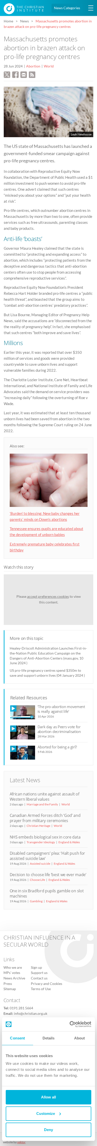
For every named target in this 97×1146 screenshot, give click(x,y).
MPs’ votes (11, 973)
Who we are (12, 967)
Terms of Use (41, 989)
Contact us (39, 978)
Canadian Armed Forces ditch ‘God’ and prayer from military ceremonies (45, 818)
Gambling (36, 901)
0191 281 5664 (21, 1008)
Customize (45, 1113)
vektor (21, 1142)
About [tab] (79, 1038)
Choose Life (37, 880)
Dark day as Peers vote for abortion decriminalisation (59, 729)
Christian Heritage (38, 826)
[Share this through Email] (23, 74)
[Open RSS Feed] (32, 74)
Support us (39, 973)
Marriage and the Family (42, 804)
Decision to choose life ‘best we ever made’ (48, 874)
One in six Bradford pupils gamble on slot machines (47, 893)
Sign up (36, 967)
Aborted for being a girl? (57, 746)
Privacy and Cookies (46, 984)
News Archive (14, 978)
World (49, 66)
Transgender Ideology (41, 842)
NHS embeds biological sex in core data (45, 837)
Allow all (48, 1097)
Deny (48, 1130)
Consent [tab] (17, 1038)
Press (7, 984)
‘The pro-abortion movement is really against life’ (61, 709)
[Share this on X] (7, 74)
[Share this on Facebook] (15, 74)
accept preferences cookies (48, 597)
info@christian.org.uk (30, 1014)
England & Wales (69, 842)
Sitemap (9, 989)
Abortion (33, 66)
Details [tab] (49, 1038)
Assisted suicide (40, 863)
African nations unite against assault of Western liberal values (44, 796)
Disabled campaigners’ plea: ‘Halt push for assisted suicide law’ (47, 855)
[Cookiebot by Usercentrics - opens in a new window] (69, 1024)
